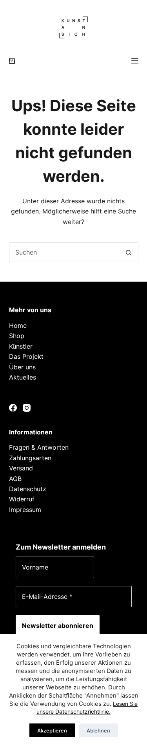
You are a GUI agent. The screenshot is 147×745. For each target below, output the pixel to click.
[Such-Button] (128, 252)
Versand (21, 468)
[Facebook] (13, 408)
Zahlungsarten (30, 458)
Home (18, 325)
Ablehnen (98, 730)
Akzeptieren (52, 730)
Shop (16, 336)
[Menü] (134, 60)
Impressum (25, 510)
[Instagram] (27, 408)
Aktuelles (22, 377)
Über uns (22, 367)
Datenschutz (27, 489)
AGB (15, 479)
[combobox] (64, 252)
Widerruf (21, 499)
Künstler (21, 346)
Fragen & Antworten (39, 447)
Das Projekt (26, 356)
